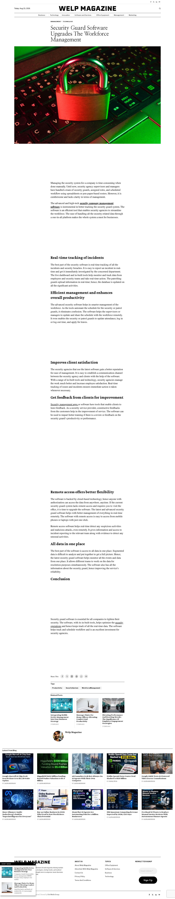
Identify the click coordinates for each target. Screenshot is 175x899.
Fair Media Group (53, 894)
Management (56, 21)
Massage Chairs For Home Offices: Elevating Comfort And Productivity (86, 718)
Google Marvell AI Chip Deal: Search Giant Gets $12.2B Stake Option (16, 778)
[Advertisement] (87, 164)
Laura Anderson (10, 783)
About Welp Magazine (83, 865)
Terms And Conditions (83, 880)
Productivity (57, 688)
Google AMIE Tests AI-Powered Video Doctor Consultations (156, 777)
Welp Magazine (73, 732)
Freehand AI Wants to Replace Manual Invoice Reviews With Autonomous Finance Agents (155, 814)
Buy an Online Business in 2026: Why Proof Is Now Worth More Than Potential (51, 814)
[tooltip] (151, 2)
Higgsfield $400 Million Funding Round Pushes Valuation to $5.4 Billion (51, 778)
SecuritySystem (72, 688)
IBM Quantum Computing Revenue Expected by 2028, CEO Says (122, 813)
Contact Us (79, 873)
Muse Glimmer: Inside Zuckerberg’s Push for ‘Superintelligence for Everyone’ (16, 814)
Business (108, 873)
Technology (68, 21)
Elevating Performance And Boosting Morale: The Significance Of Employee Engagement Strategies (112, 719)
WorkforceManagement (91, 688)
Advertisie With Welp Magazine (86, 869)
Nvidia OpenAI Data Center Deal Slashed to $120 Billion (121, 777)
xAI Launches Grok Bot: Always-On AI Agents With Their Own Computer (87, 778)
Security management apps (64, 404)
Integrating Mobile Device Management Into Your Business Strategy (60, 718)
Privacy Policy (80, 876)
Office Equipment (111, 865)
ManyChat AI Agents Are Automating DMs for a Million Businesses (85, 814)
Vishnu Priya (113, 781)
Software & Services (112, 869)
